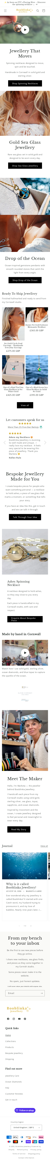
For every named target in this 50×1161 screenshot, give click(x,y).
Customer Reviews (14, 1094)
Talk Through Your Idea (25, 517)
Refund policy (22, 1150)
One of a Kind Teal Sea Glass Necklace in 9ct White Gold (13, 389)
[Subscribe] (42, 993)
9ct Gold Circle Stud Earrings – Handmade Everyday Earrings (13, 345)
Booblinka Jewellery (23, 1146)
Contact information (26, 1158)
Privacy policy (36, 1150)
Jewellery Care (12, 1076)
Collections (10, 1041)
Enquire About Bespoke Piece (23, 619)
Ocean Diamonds (13, 1081)
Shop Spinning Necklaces (25, 83)
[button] (5, 11)
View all (25, 405)
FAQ (7, 1088)
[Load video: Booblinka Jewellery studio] (25, 653)
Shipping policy (34, 1154)
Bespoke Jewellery (14, 1053)
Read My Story (18, 829)
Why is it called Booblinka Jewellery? (21, 886)
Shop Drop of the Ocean (25, 280)
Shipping (9, 1059)
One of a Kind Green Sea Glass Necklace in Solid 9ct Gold (37, 389)
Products (9, 1047)
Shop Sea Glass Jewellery (25, 165)
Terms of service (19, 1154)
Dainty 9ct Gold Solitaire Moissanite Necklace (36, 326)
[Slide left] (19, 926)
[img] (25, 423)
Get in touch (11, 1099)
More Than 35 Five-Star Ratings (23, 427)
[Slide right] (31, 926)
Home (8, 1035)
